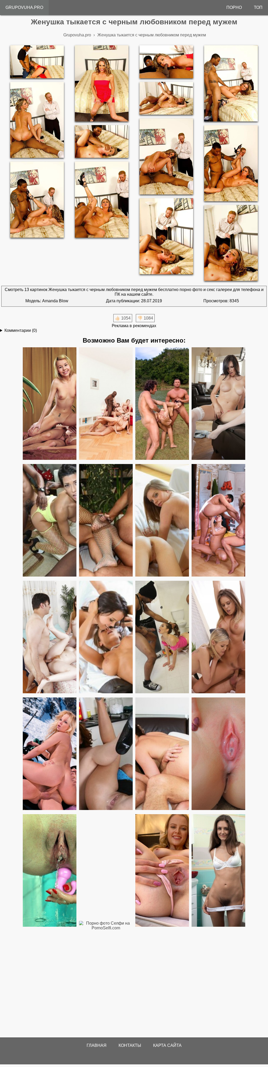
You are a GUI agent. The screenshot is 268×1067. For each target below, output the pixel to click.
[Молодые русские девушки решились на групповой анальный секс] (49, 404)
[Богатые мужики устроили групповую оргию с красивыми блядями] (105, 520)
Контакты (130, 1045)
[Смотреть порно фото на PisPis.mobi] (49, 871)
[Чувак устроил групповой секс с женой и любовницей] (162, 520)
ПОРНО (234, 7)
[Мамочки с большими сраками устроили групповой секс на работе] (105, 754)
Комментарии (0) (20, 330)
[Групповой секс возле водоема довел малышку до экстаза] (162, 404)
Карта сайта (167, 1045)
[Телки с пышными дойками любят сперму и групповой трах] (218, 637)
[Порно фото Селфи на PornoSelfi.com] (105, 977)
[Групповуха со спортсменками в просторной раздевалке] (218, 520)
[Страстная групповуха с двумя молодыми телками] (49, 637)
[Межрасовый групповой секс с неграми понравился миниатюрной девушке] (162, 637)
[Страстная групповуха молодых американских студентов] (218, 404)
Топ (258, 7)
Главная (97, 1045)
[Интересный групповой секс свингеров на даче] (105, 637)
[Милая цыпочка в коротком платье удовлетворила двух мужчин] (162, 754)
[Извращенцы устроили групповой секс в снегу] (49, 754)
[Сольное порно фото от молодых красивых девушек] (162, 871)
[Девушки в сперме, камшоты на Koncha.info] (218, 754)
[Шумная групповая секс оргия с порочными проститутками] (105, 404)
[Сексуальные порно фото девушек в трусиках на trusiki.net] (218, 871)
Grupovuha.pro (24, 7)
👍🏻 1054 (123, 318)
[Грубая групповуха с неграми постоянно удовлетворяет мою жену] (49, 520)
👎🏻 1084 (145, 318)
